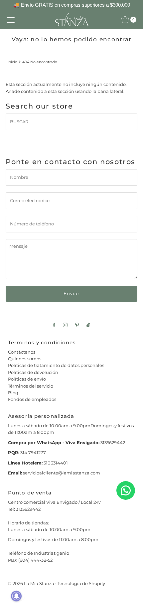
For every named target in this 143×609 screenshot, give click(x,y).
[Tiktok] (88, 325)
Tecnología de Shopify (81, 583)
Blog (13, 392)
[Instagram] (65, 325)
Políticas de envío (27, 379)
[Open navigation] (11, 20)
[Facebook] (54, 325)
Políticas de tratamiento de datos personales (56, 365)
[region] (71, 5)
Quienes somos (24, 358)
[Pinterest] (77, 325)
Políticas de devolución (33, 372)
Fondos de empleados (32, 399)
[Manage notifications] (16, 596)
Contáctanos (21, 352)
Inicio (12, 62)
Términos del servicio (30, 386)
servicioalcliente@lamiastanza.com (61, 472)
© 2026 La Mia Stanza (31, 583)
